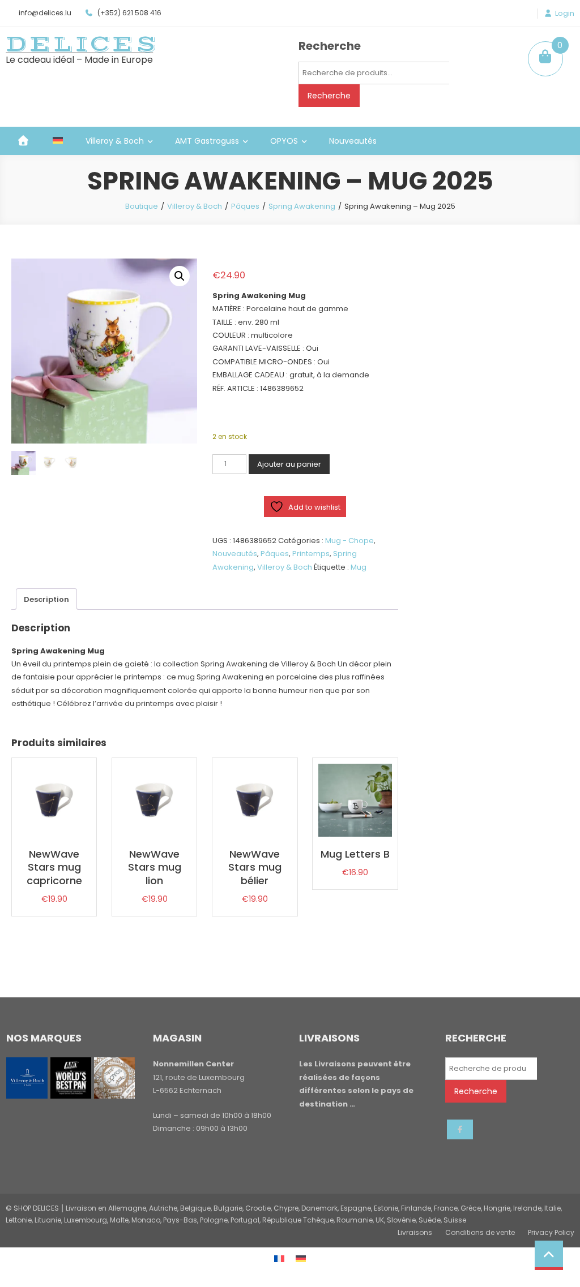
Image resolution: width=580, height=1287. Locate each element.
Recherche (329, 95)
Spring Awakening (301, 206)
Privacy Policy (551, 1232)
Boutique (141, 206)
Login (564, 13)
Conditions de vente (480, 1232)
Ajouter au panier (289, 464)
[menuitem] (57, 141)
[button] (179, 276)
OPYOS (284, 141)
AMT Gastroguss (207, 141)
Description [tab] (46, 599)
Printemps (311, 553)
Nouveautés (353, 141)
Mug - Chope (349, 540)
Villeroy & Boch (115, 141)
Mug (358, 567)
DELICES (82, 44)
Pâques (245, 206)
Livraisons (415, 1232)
